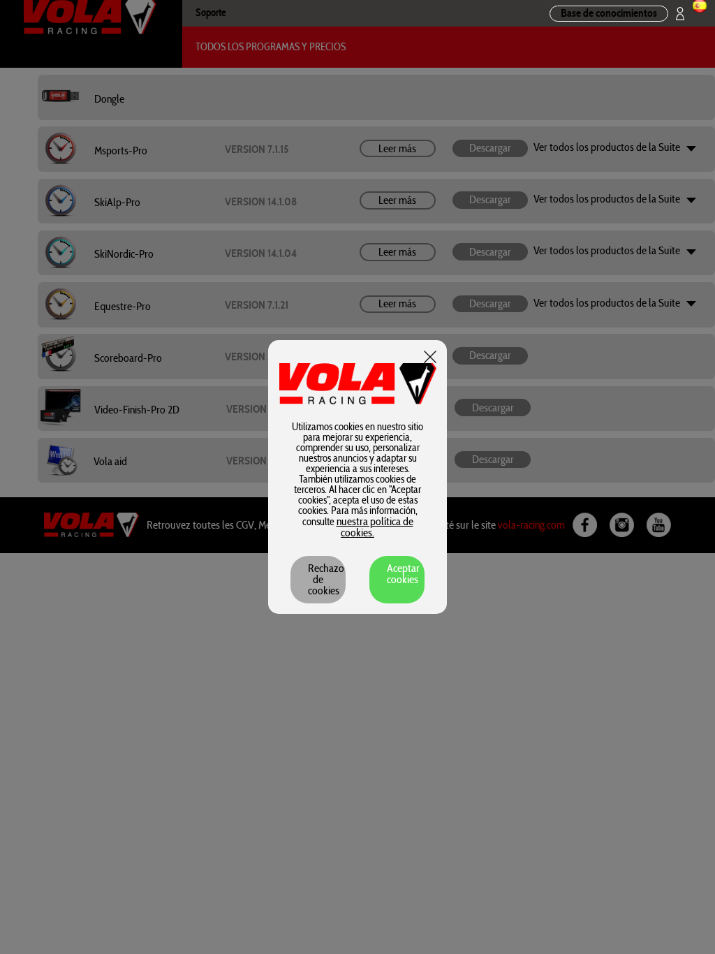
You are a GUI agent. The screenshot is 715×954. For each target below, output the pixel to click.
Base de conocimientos (609, 13)
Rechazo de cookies (326, 579)
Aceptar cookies (403, 574)
